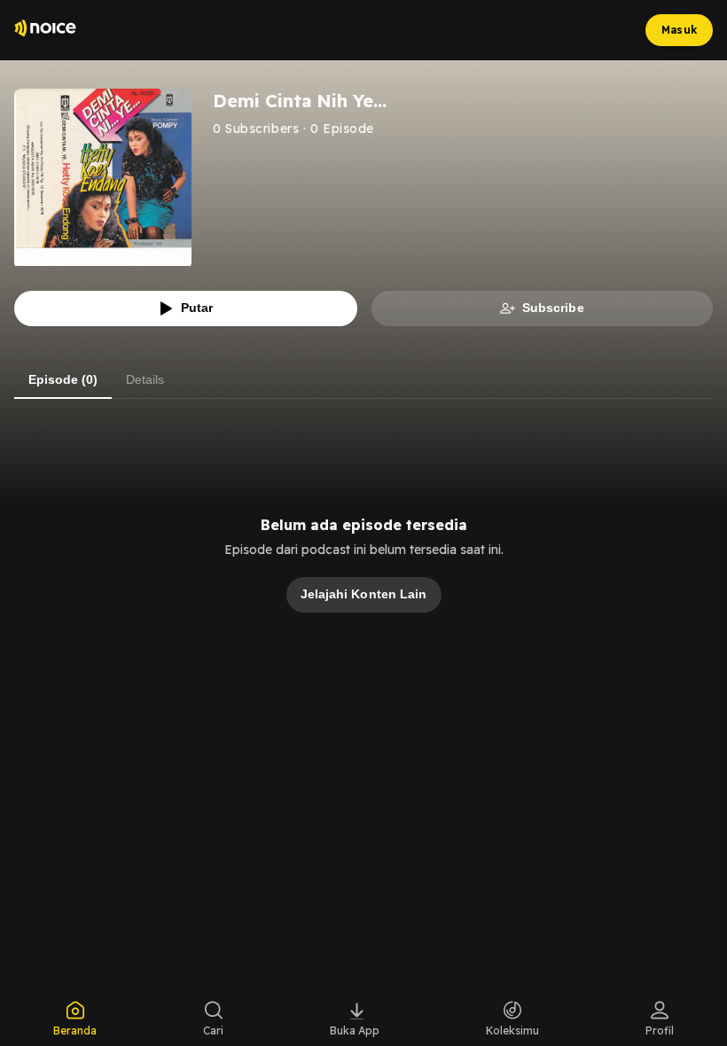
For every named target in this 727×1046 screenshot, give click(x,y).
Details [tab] (145, 379)
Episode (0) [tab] (63, 379)
